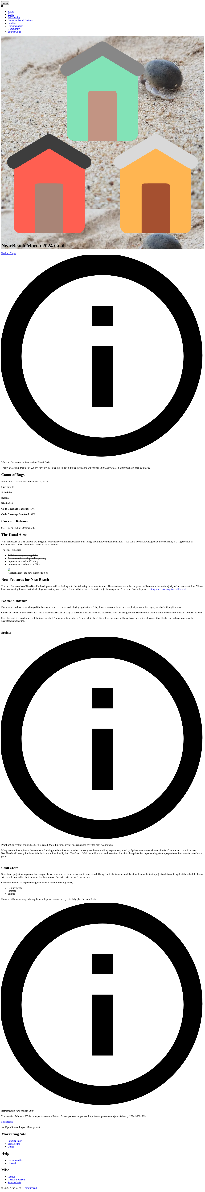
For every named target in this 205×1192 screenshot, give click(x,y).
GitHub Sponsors (16, 1179)
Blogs (11, 14)
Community (14, 28)
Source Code (14, 31)
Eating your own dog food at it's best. (167, 589)
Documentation (15, 26)
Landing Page (15, 1140)
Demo (11, 1146)
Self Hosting (14, 17)
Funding (12, 23)
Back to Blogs (8, 253)
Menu (5, 3)
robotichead (31, 1188)
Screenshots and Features (20, 20)
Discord (12, 1163)
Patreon (11, 1176)
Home (11, 11)
